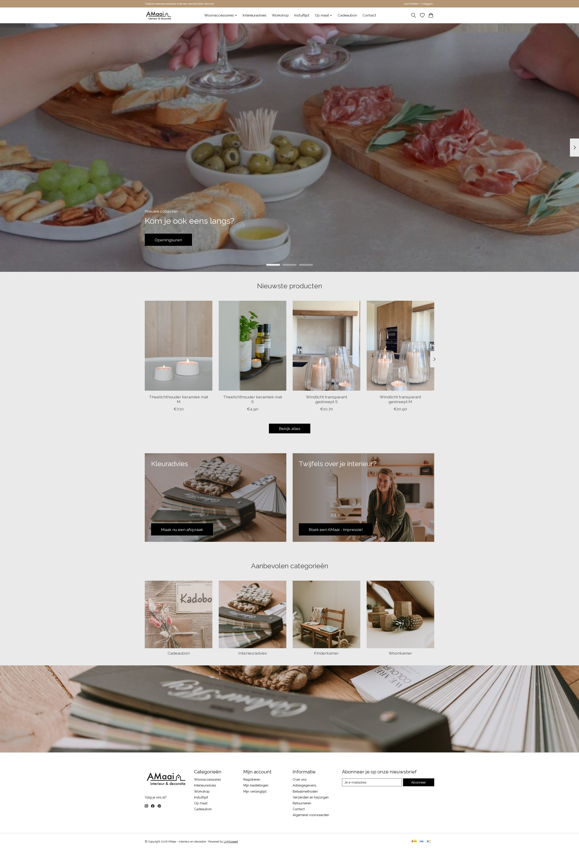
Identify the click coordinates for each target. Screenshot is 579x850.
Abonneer (418, 782)
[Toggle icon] (413, 15)
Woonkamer (400, 653)
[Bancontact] (429, 841)
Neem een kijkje (170, 239)
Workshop (280, 15)
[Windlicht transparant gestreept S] (326, 346)
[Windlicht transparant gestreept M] (400, 346)
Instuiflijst (301, 15)
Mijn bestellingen (255, 785)
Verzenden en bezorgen (311, 797)
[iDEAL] (414, 841)
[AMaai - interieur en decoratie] (159, 15)
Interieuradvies (254, 15)
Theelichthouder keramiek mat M (178, 399)
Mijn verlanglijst (254, 791)
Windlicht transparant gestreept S (326, 399)
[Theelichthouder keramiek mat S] (252, 346)
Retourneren (302, 803)
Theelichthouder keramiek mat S (252, 399)
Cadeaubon (347, 15)
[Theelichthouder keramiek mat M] (178, 346)
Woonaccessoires (207, 779)
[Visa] (422, 841)
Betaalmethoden (305, 791)
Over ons (299, 779)
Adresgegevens (304, 785)
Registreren (251, 779)
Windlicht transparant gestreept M (400, 399)
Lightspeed (231, 841)
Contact (369, 15)
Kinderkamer (326, 653)
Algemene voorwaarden (311, 815)
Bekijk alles (289, 428)
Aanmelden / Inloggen (418, 3)
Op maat (200, 803)
